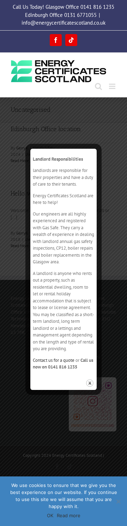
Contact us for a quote (53, 360)
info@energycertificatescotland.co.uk (63, 22)
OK (50, 515)
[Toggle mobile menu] (112, 86)
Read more (68, 515)
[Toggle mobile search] (98, 86)
